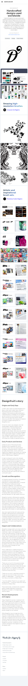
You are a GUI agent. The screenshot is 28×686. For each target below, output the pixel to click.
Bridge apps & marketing (8, 648)
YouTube (4, 662)
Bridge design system (7, 644)
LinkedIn (4, 658)
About (4, 670)
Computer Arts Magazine (13, 110)
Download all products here (14, 34)
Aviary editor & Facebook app (9, 652)
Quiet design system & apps (8, 646)
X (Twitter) (5, 660)
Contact (4, 668)
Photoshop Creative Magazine (14, 199)
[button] (2, 1)
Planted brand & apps (7, 650)
